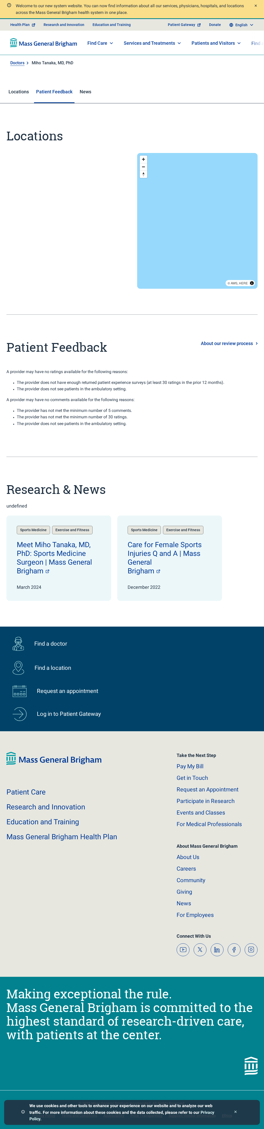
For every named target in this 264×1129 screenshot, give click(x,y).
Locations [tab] (19, 91)
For (195, 915)
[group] (58, 558)
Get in (192, 778)
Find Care (97, 43)
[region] (197, 221)
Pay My (190, 766)
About (188, 857)
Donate (215, 25)
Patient (26, 792)
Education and (42, 822)
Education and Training (112, 25)
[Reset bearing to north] (143, 174)
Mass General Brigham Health (61, 837)
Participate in (206, 801)
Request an (207, 789)
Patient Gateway (181, 25)
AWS (234, 283)
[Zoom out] (143, 166)
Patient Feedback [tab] (54, 91)
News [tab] (85, 91)
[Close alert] (255, 6)
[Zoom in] (143, 159)
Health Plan (20, 25)
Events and (201, 812)
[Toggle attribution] (252, 283)
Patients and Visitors (213, 43)
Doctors (17, 62)
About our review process (227, 343)
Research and (45, 807)
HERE (243, 283)
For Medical (209, 824)
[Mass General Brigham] (43, 42)
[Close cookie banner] (235, 1112)
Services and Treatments (149, 43)
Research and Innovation (64, 25)
